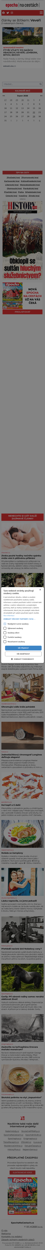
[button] (22, 619)
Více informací (8, 615)
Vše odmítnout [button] (23, 654)
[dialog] (22, 625)
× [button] (40, 590)
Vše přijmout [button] (23, 648)
